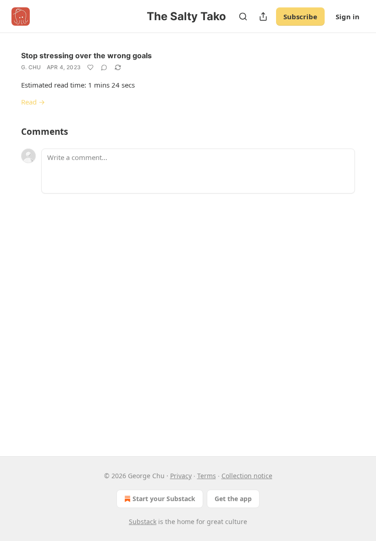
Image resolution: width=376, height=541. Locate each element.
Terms (206, 475)
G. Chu (31, 67)
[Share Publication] (263, 16)
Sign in (347, 16)
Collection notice (246, 475)
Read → (33, 101)
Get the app (233, 498)
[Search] (243, 16)
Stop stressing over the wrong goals (86, 55)
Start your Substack (164, 498)
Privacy (181, 475)
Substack (142, 521)
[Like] (90, 67)
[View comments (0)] (104, 67)
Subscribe (300, 16)
